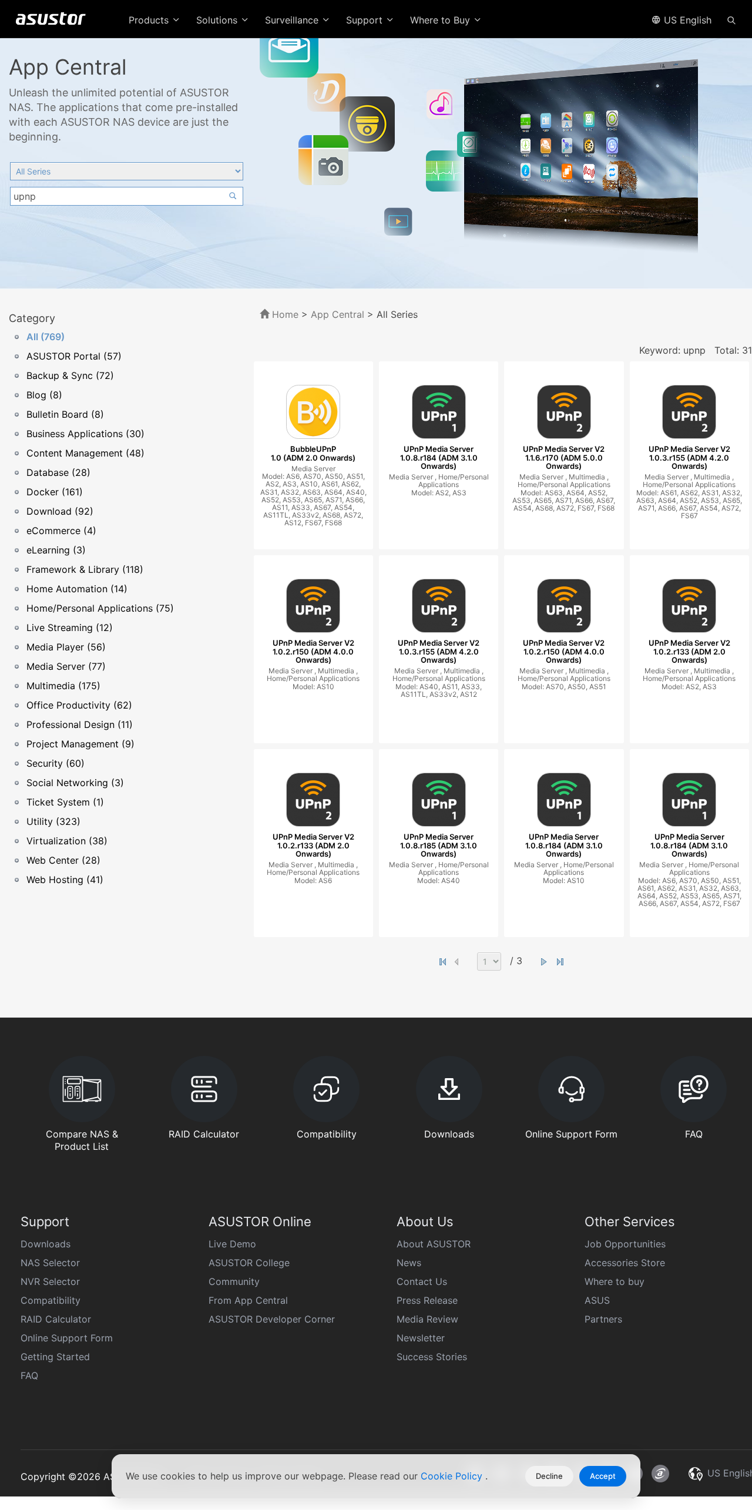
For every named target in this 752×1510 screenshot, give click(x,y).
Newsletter (421, 1338)
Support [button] (365, 20)
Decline (549, 1476)
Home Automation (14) (76, 589)
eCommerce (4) (61, 530)
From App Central (248, 1300)
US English (686, 20)
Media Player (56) (66, 647)
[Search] (731, 19)
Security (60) (55, 763)
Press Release (427, 1300)
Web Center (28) (63, 860)
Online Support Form (67, 1338)
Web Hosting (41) (64, 879)
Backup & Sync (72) (70, 375)
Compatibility (50, 1300)
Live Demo (232, 1244)
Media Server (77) (66, 666)
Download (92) (59, 511)
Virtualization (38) (67, 841)
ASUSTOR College (249, 1263)
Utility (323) (53, 821)
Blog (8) (44, 395)
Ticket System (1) (65, 802)
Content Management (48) (85, 453)
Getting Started (55, 1357)
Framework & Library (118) (84, 569)
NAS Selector (50, 1263)
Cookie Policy (453, 1476)
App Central (337, 314)
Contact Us (422, 1281)
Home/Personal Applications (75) (100, 608)
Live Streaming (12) (69, 627)
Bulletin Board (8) (65, 414)
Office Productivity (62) (79, 705)
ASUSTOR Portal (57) (74, 356)
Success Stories (432, 1357)
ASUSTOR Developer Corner (272, 1319)
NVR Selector (50, 1281)
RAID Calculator (56, 1319)
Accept (603, 1476)
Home (283, 314)
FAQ (29, 1375)
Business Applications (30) (85, 433)
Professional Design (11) (79, 724)
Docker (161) (54, 492)
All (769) (45, 337)
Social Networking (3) (75, 782)
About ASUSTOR (434, 1244)
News (409, 1263)
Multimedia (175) (63, 686)
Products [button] (150, 20)
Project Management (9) (80, 744)
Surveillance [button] (293, 20)
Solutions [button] (218, 20)
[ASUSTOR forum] (660, 1473)
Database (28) (58, 472)
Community (234, 1281)
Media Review (427, 1319)
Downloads (45, 1244)
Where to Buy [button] (441, 20)
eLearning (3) (56, 550)
